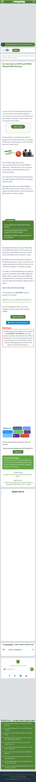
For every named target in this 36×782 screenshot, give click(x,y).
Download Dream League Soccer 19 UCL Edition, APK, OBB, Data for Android (18, 738)
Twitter (27, 428)
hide (21, 127)
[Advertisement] (18, 22)
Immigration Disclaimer (7, 774)
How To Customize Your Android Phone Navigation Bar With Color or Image (18, 483)
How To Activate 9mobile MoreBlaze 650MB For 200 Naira (18, 752)
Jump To (18, 126)
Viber (28, 432)
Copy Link (18, 452)
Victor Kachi (26, 779)
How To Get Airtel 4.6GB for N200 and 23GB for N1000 (18, 733)
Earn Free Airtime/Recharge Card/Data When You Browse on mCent (19, 766)
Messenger (8, 432)
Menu (16, 50)
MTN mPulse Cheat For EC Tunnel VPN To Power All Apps (19, 729)
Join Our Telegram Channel (18, 322)
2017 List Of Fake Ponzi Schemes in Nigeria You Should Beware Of (18, 757)
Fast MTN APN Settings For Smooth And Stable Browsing (18, 724)
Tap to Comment (18, 317)
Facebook (17, 428)
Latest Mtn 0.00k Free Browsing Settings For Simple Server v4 (18, 743)
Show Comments (15, 650)
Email (17, 436)
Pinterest (25, 436)
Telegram (8, 436)
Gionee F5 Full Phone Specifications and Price (17, 475)
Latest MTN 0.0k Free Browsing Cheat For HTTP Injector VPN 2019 (18, 748)
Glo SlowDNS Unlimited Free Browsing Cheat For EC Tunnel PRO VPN (19, 762)
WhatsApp (18, 432)
